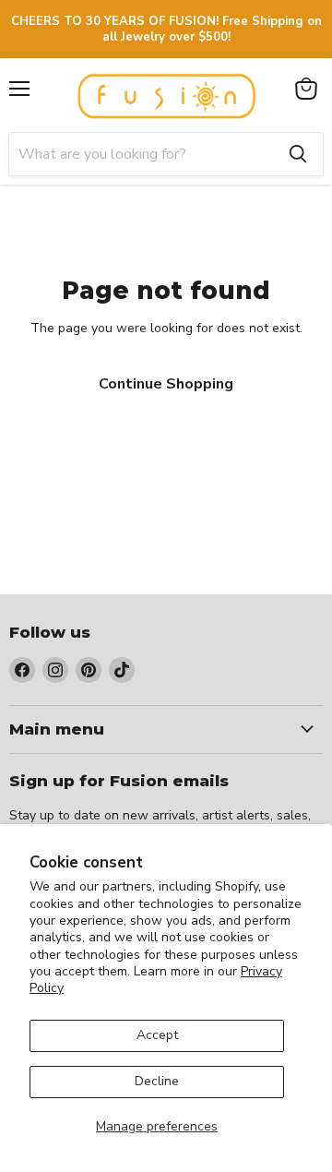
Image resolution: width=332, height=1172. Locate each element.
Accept (157, 1035)
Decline (157, 1081)
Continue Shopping (166, 384)
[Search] (298, 154)
